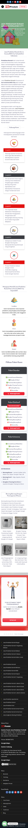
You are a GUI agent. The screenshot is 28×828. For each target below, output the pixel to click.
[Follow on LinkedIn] (18, 2)
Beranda (5, 774)
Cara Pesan (6, 800)
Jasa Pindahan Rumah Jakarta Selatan (14, 693)
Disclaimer (6, 780)
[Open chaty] (4, 823)
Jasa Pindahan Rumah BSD (10, 670)
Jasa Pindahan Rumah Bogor (11, 642)
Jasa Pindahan (19, 108)
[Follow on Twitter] (10, 2)
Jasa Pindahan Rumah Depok (11, 674)
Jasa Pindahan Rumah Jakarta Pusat (13, 686)
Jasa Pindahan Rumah (9, 664)
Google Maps (5, 743)
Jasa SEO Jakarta (8, 826)
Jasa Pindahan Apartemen (10, 699)
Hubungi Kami (7, 803)
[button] (2, 6)
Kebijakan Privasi (7, 783)
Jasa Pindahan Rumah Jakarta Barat (13, 690)
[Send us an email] (13, 2)
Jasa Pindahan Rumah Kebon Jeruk (13, 657)
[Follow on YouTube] (20, 2)
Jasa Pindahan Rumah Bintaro (11, 667)
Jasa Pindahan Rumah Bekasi (11, 651)
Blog (4, 813)
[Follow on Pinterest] (15, 2)
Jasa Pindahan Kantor (9, 702)
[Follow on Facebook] (7, 792)
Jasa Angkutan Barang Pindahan (12, 715)
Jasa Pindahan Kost (8, 705)
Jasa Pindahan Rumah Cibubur (12, 654)
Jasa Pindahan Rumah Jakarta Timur (13, 683)
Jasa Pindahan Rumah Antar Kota (12, 712)
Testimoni (6, 810)
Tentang (5, 777)
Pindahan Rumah (9, 80)
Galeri (4, 806)
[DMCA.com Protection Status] (9, 764)
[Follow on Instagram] (8, 2)
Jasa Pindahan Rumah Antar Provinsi (13, 708)
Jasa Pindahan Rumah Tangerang (12, 677)
